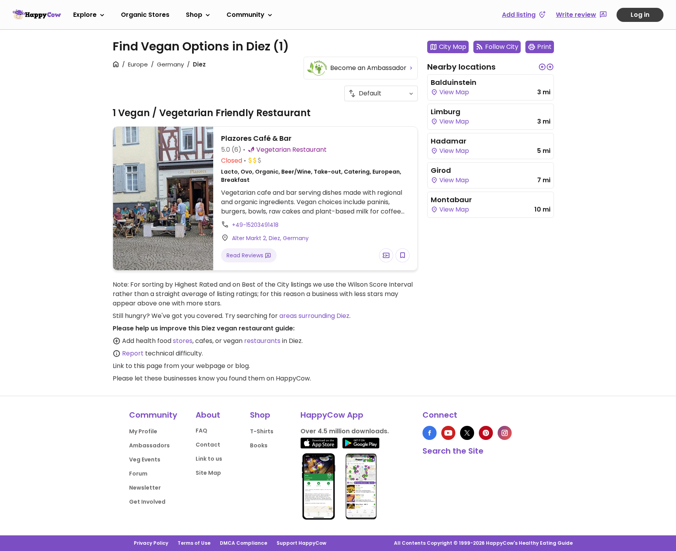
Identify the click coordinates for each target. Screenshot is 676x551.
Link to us (209, 459)
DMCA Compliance (243, 543)
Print (544, 46)
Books (259, 445)
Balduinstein (453, 82)
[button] (542, 67)
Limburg (445, 112)
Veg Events (144, 459)
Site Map (208, 473)
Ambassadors (149, 445)
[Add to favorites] (403, 255)
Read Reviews (246, 255)
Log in (640, 14)
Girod (441, 170)
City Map (452, 46)
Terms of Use (194, 543)
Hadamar (448, 141)
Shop (194, 14)
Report (133, 353)
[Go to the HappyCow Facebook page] (429, 433)
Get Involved (147, 502)
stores (182, 340)
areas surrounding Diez (314, 315)
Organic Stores (145, 14)
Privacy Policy (151, 543)
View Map (453, 92)
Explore (85, 14)
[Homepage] (37, 14)
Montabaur (451, 200)
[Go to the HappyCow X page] (467, 433)
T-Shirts (261, 431)
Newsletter (145, 488)
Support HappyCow (301, 543)
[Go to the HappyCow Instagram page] (505, 433)
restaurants (262, 340)
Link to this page (137, 365)
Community (245, 14)
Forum (138, 473)
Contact (208, 445)
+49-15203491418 (255, 225)
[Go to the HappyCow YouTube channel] (448, 433)
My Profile (143, 431)
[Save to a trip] (386, 255)
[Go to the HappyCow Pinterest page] (486, 433)
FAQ (201, 430)
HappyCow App (331, 414)
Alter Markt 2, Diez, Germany (270, 238)
